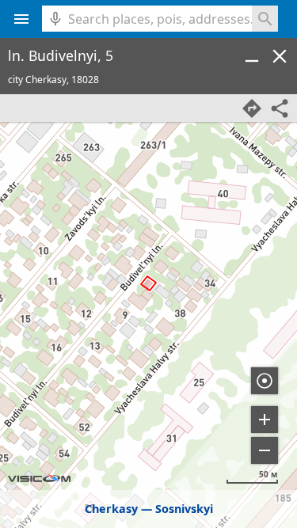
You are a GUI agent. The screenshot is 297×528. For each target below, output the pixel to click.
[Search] (265, 19)
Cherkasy (111, 508)
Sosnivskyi (184, 508)
